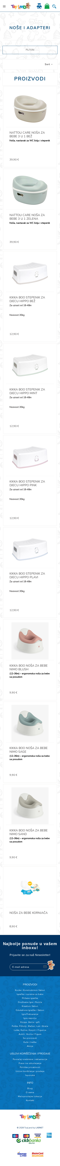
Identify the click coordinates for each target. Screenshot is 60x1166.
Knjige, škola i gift (30, 1022)
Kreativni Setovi (30, 1006)
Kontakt (30, 1100)
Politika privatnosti (30, 1067)
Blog (29, 1088)
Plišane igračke (30, 998)
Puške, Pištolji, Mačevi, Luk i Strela (30, 1026)
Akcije (30, 1046)
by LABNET (38, 1127)
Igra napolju (29, 1018)
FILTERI (30, 49)
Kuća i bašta (30, 1042)
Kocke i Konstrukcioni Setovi (30, 990)
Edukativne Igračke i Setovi (30, 1010)
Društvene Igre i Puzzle (30, 1002)
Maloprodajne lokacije (30, 1096)
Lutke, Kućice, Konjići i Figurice (30, 1030)
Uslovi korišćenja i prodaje (30, 1071)
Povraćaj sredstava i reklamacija (30, 1059)
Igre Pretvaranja (30, 1014)
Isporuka (30, 1075)
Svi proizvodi (30, 1038)
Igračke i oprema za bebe (30, 994)
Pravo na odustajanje (30, 1063)
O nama (30, 1092)
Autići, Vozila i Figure (30, 1034)
